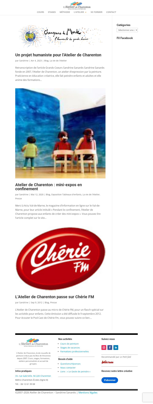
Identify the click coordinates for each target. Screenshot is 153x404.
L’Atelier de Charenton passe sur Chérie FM (54, 296)
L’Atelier (79, 12)
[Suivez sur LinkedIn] (115, 347)
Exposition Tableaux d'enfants (66, 194)
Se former (96, 12)
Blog (46, 60)
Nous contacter (68, 367)
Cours (40, 12)
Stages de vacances (70, 347)
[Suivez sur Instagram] (103, 347)
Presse (18, 198)
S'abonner (109, 380)
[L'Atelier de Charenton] (33, 346)
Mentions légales (87, 392)
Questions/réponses (70, 363)
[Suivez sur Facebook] (109, 347)
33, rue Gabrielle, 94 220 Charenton (33, 375)
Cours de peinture (69, 343)
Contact (111, 12)
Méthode (65, 12)
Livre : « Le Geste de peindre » (75, 371)
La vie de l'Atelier (58, 60)
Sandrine (23, 60)
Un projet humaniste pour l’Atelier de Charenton (58, 55)
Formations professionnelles (74, 351)
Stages (52, 12)
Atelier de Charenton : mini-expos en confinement (48, 186)
